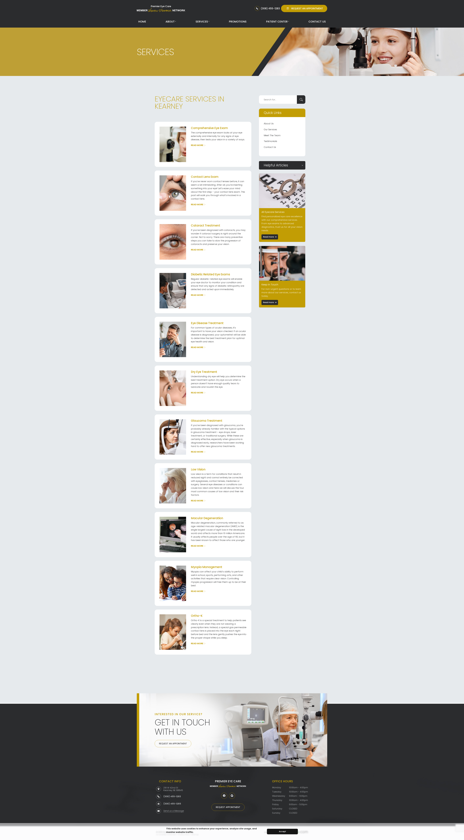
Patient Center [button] (277, 21)
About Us (269, 123)
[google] (232, 796)
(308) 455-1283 (172, 796)
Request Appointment (228, 807)
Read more (268, 236)
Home (142, 21)
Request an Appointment (173, 743)
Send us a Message (173, 811)
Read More (197, 145)
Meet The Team (272, 135)
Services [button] (202, 21)
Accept (282, 831)
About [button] (170, 21)
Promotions (237, 21)
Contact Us (317, 21)
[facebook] (224, 796)
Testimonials (270, 141)
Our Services (270, 129)
